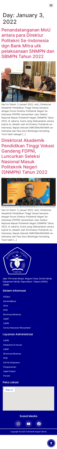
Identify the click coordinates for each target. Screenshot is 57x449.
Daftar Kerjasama (11, 363)
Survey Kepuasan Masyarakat (17, 328)
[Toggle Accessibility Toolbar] (51, 443)
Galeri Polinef (9, 371)
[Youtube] (28, 423)
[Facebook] (38, 423)
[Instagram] (18, 423)
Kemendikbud (9, 301)
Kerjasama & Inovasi (12, 345)
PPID (5, 310)
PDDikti (6, 297)
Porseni (6, 376)
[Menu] (51, 5)
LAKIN (6, 323)
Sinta (5, 306)
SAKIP (6, 319)
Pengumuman (9, 367)
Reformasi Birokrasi (12, 314)
